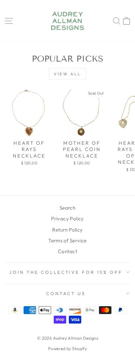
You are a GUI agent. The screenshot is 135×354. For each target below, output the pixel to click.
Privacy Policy (67, 218)
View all (67, 73)
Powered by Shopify (67, 348)
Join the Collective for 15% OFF (66, 272)
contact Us (66, 293)
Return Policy (67, 230)
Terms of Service (67, 240)
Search (67, 208)
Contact (67, 251)
